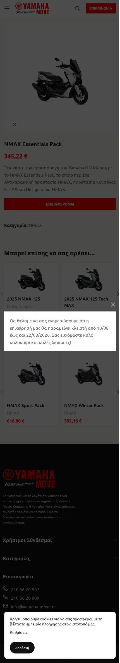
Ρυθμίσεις (18, 632)
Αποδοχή (22, 647)
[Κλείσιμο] (113, 304)
